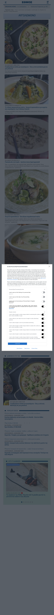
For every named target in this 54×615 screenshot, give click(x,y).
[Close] (50, 266)
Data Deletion (19, 348)
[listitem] (27, 289)
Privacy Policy (34, 348)
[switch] (43, 292)
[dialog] (27, 307)
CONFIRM (17, 343)
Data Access (27, 348)
